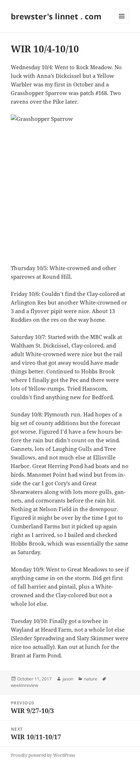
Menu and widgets (122, 23)
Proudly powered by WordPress (43, 755)
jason (67, 679)
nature (90, 679)
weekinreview (24, 685)
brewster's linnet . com (56, 16)
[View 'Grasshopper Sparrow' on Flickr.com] (70, 184)
